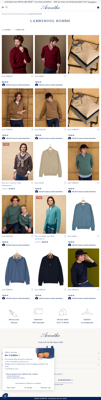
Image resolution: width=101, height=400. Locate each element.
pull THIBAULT (7, 76)
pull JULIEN (39, 76)
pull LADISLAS (40, 129)
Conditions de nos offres (57, 398)
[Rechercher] (6, 7)
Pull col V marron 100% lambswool (11, 184)
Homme (11, 14)
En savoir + (92, 2)
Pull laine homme (21, 14)
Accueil (4, 14)
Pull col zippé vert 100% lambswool (45, 237)
